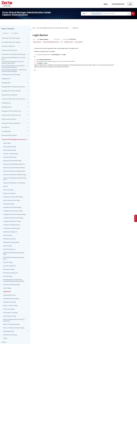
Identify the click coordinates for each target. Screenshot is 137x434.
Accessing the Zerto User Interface (11, 42)
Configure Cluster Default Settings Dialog (14, 214)
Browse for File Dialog (9, 193)
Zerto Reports (5, 127)
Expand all (6, 33)
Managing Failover (7, 107)
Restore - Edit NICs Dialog (10, 305)
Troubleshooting (6, 131)
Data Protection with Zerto (9, 119)
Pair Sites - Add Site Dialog (10, 153)
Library (106, 4)
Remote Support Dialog (9, 316)
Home (34, 28)
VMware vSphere (37, 42)
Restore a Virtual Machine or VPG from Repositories (13, 320)
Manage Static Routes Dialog (11, 298)
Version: (34, 39)
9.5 (61, 42)
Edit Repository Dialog (9, 238)
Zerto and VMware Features (9, 135)
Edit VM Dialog (7, 245)
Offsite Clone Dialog (8, 309)
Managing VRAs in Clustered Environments (13, 86)
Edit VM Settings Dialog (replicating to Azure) (13, 258)
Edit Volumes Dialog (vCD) (10, 272)
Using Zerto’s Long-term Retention (11, 123)
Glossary (4, 342)
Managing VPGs (6, 78)
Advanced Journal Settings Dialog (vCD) (14, 164)
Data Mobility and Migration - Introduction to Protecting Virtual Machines (14, 70)
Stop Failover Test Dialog (10, 334)
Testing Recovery (6, 103)
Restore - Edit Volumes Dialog (11, 324)
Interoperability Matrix (118, 4)
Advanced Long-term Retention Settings (14, 167)
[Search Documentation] (133, 14)
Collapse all (15, 33)
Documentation (78, 42)
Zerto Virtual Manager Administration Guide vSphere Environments (52, 28)
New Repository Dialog (9, 302)
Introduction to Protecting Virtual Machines (13, 54)
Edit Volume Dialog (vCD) (10, 231)
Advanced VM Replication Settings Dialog (14, 174)
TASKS (5, 338)
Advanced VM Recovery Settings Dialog (14, 171)
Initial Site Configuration (8, 46)
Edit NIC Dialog (7, 235)
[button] (101, 13)
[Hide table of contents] (30, 28)
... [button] (70, 28)
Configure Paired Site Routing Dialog (13, 218)
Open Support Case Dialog (10, 312)
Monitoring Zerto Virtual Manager (11, 74)
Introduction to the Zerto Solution (11, 38)
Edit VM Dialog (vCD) (9, 249)
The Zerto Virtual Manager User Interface (14, 139)
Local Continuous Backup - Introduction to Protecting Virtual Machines (13, 66)
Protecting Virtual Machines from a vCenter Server (13, 58)
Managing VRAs (6, 82)
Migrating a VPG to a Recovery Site (11, 111)
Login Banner (7, 291)
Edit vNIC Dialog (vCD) (9, 266)
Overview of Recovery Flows (9, 50)
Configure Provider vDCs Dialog (12, 221)
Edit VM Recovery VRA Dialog (11, 200)
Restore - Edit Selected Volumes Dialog (13, 327)
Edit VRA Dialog (7, 276)
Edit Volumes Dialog (8, 269)
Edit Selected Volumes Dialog (11, 242)
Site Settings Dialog (8, 331)
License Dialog (7, 288)
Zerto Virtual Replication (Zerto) (51, 42)
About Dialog (7, 143)
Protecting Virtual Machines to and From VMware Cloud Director (13, 62)
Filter (84, 13)
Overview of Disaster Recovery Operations (13, 99)
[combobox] (109, 14)
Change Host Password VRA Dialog (13, 197)
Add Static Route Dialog (9, 157)
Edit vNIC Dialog (7, 262)
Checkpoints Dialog (8, 204)
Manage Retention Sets (9, 295)
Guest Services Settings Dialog (11, 284)
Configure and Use (68, 42)
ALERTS (5, 186)
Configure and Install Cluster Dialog (13, 211)
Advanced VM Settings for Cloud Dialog (14, 183)
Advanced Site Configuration (9, 95)
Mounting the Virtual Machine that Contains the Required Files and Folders (13, 280)
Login (130, 4)
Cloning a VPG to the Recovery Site (11, 115)
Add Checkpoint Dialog (9, 146)
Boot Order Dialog (8, 190)
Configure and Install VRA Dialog (12, 207)
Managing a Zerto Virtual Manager (11, 90)
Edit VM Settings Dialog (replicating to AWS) (13, 253)
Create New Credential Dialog (11, 228)
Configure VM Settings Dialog (11, 225)
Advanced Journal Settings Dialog (12, 160)
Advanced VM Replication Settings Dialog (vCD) (14, 178)
